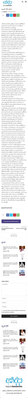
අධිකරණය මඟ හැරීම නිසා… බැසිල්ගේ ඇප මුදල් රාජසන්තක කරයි (10, 248)
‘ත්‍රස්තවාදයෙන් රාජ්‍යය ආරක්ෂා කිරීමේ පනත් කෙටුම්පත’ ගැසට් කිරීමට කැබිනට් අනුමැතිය (10, 272)
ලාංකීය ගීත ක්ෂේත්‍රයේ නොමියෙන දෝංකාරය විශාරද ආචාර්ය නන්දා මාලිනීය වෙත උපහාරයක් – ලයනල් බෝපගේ (10, 332)
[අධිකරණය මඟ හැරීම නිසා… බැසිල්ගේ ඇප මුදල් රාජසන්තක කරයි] (22, 249)
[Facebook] (7, 15)
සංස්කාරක (5, 11)
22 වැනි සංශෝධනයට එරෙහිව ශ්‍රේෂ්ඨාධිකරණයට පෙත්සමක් (10, 263)
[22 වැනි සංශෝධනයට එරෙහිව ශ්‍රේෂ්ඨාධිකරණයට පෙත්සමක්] (22, 265)
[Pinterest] (14, 15)
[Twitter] (11, 15)
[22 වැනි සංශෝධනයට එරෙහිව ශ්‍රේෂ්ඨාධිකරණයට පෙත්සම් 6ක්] (22, 257)
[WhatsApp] (18, 15)
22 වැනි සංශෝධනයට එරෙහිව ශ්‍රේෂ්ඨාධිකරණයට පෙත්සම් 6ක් (10, 255)
